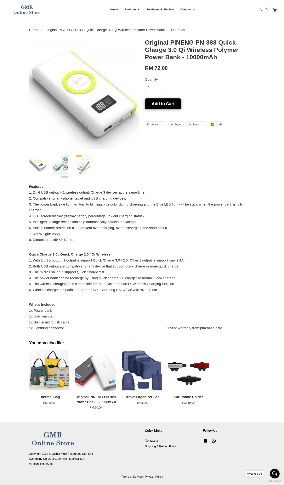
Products (131, 9)
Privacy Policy (154, 476)
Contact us (152, 440)
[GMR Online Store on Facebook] (205, 442)
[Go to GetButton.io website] (275, 481)
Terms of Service (132, 476)
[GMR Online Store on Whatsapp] (214, 442)
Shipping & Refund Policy (161, 446)
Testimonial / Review (160, 9)
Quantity (151, 79)
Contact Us (187, 9)
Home (114, 9)
